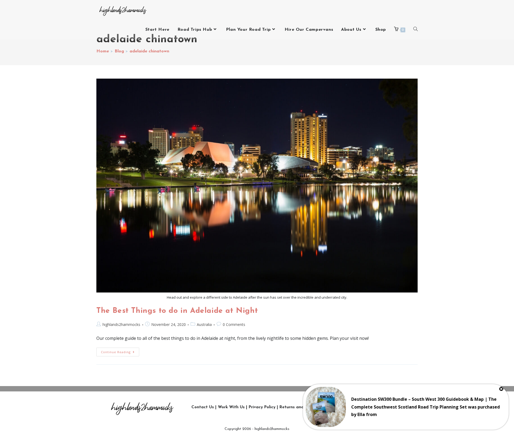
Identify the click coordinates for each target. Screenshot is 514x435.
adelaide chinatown (149, 51)
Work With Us (231, 407)
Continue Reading (120, 351)
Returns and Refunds (300, 407)
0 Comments (234, 324)
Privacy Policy (262, 407)
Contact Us (202, 407)
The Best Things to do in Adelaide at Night (177, 311)
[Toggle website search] (415, 30)
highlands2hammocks (121, 324)
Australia (204, 324)
